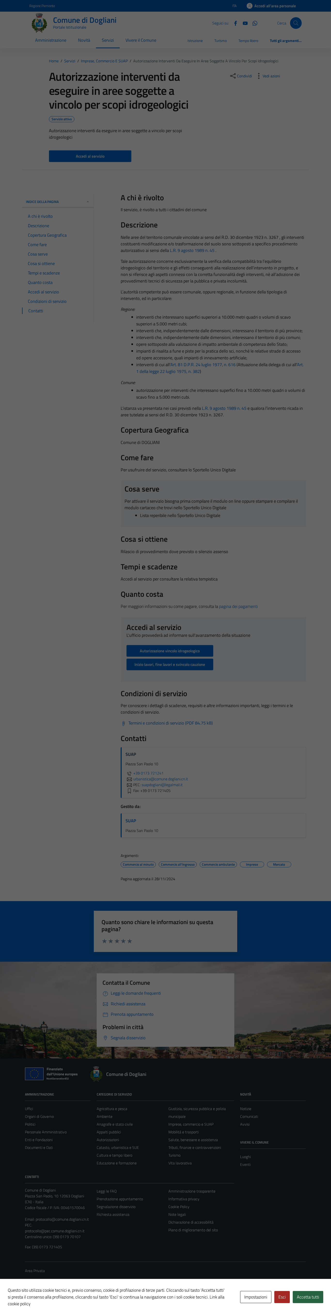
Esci (282, 1297)
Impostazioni (255, 1297)
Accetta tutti (308, 1297)
